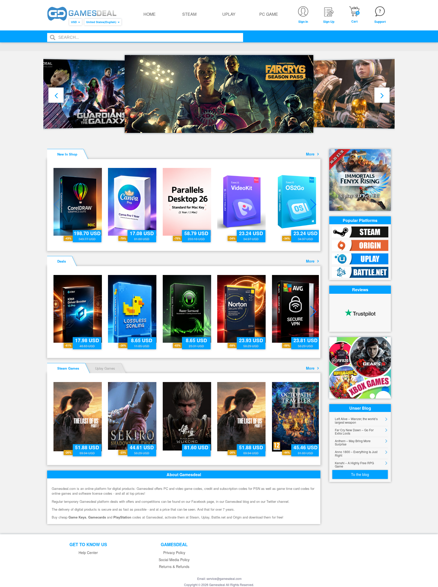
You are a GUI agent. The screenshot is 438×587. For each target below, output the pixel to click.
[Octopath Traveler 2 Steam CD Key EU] (296, 417)
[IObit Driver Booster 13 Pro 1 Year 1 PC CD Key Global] (78, 309)
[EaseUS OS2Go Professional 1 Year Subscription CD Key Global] (296, 202)
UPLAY (228, 14)
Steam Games (68, 368)
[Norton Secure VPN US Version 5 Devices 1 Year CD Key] (242, 309)
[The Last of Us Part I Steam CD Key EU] (78, 416)
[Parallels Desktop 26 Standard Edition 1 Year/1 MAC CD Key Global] (187, 202)
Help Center (88, 552)
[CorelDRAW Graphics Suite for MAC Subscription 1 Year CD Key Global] (78, 202)
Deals (61, 261)
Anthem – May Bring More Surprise (353, 442)
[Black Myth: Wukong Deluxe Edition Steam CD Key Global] (187, 416)
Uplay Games (105, 368)
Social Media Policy (174, 559)
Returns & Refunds (174, 566)
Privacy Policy (174, 552)
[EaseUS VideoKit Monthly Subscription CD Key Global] (242, 202)
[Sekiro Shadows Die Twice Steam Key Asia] (132, 416)
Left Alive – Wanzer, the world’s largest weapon (356, 420)
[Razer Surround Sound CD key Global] (187, 309)
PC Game (268, 14)
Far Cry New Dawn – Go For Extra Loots (354, 431)
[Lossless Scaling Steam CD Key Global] (132, 309)
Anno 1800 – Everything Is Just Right (356, 453)
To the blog (360, 474)
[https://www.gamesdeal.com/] (82, 14)
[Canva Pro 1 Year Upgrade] (132, 202)
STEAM (189, 14)
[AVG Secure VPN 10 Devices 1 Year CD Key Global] (296, 309)
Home (149, 14)
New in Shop (67, 154)
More (311, 154)
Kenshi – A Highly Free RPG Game (354, 464)
